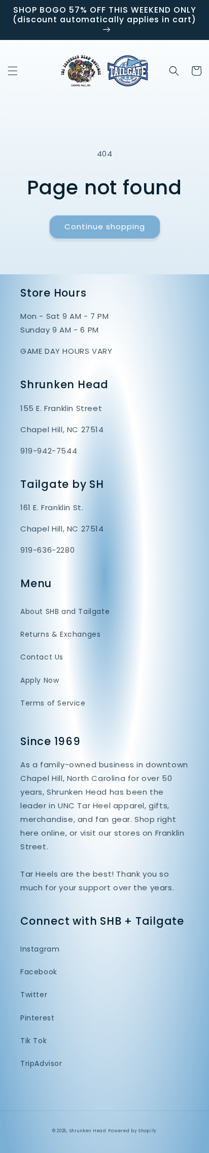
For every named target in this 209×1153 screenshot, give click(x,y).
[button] (13, 71)
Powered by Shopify (132, 1131)
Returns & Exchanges (60, 634)
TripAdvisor (41, 1063)
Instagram (39, 949)
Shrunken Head (88, 1131)
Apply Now (39, 680)
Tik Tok (33, 1041)
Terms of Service (53, 703)
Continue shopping (104, 226)
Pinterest (37, 1018)
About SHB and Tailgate (65, 611)
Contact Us (41, 657)
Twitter (33, 995)
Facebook (38, 972)
